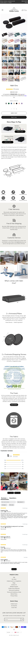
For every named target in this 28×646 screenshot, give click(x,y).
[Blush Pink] (21, 129)
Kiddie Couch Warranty (14, 588)
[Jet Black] (20, 129)
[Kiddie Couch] (14, 10)
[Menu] (2, 10)
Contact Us (14, 584)
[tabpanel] (14, 536)
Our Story (14, 579)
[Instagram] (14, 629)
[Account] (22, 10)
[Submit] (22, 619)
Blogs (14, 583)
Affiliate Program (14, 586)
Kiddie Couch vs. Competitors (14, 581)
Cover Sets (14, 607)
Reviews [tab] (4, 498)
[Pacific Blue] (17, 129)
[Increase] (16, 108)
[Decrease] (12, 108)
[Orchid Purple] (22, 129)
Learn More (14, 404)
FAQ (14, 577)
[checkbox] (11, 505)
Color (14, 100)
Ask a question (10, 492)
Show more (14, 569)
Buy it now (14, 117)
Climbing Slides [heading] (8, 136)
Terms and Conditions (14, 590)
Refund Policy (14, 594)
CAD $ (18, 632)
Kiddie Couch (14, 603)
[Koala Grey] (15, 129)
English (8, 632)
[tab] (13, 498)
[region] (14, 134)
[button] (24, 10)
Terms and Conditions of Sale (14, 592)
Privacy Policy (14, 595)
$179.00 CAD (17, 127)
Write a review (17, 492)
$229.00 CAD (10, 138)
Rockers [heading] (17, 126)
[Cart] (26, 10)
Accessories (14, 605)
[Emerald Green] (16, 129)
